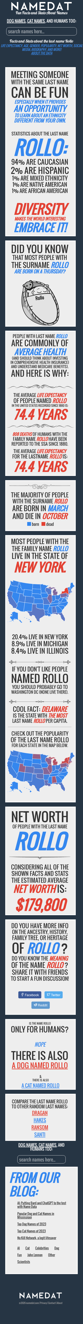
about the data (41, 53)
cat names (36, 21)
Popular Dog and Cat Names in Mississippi (35, 1215)
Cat (27, 1248)
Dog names (16, 21)
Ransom (39, 1127)
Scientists (23, 1261)
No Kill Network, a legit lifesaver (36, 1237)
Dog (56, 1248)
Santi (39, 1134)
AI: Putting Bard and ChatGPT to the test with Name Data (41, 1205)
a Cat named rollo (40, 1085)
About (59, 1303)
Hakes (40, 1120)
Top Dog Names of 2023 (31, 1224)
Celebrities (42, 1248)
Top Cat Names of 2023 (31, 1231)
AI (18, 1248)
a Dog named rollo (40, 1065)
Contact (52, 1303)
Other (51, 1254)
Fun (19, 1254)
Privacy (43, 1303)
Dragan (40, 1112)
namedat (30, 1303)
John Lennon (35, 1254)
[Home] (41, 1297)
